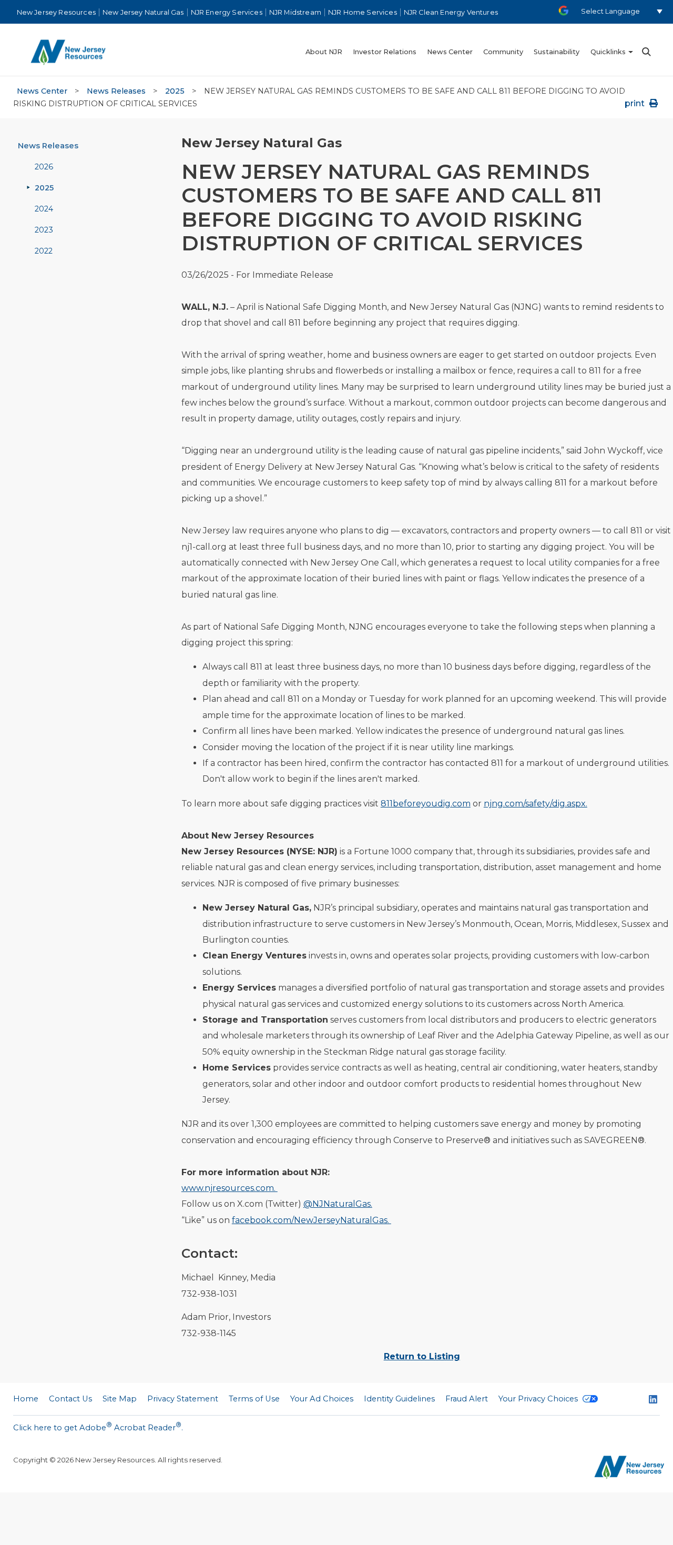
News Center (42, 91)
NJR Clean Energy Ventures (451, 12)
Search (645, 52)
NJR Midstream (295, 12)
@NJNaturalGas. (337, 1204)
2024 (44, 209)
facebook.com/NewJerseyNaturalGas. (311, 1220)
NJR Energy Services (226, 12)
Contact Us (70, 1398)
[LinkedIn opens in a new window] (653, 1400)
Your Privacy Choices (539, 1398)
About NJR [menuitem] (323, 52)
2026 (44, 166)
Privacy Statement (182, 1398)
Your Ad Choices (321, 1398)
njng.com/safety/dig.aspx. (535, 804)
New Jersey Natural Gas (143, 12)
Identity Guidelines (399, 1398)
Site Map (120, 1398)
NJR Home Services (362, 12)
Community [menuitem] (503, 52)
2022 (44, 251)
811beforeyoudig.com (426, 804)
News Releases (116, 91)
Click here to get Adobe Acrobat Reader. (98, 1426)
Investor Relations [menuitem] (384, 52)
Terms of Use (254, 1398)
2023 (44, 230)
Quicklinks (608, 52)
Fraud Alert (466, 1398)
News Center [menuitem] (450, 52)
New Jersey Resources (56, 12)
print (636, 103)
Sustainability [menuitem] (556, 52)
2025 (175, 91)
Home (25, 1398)
